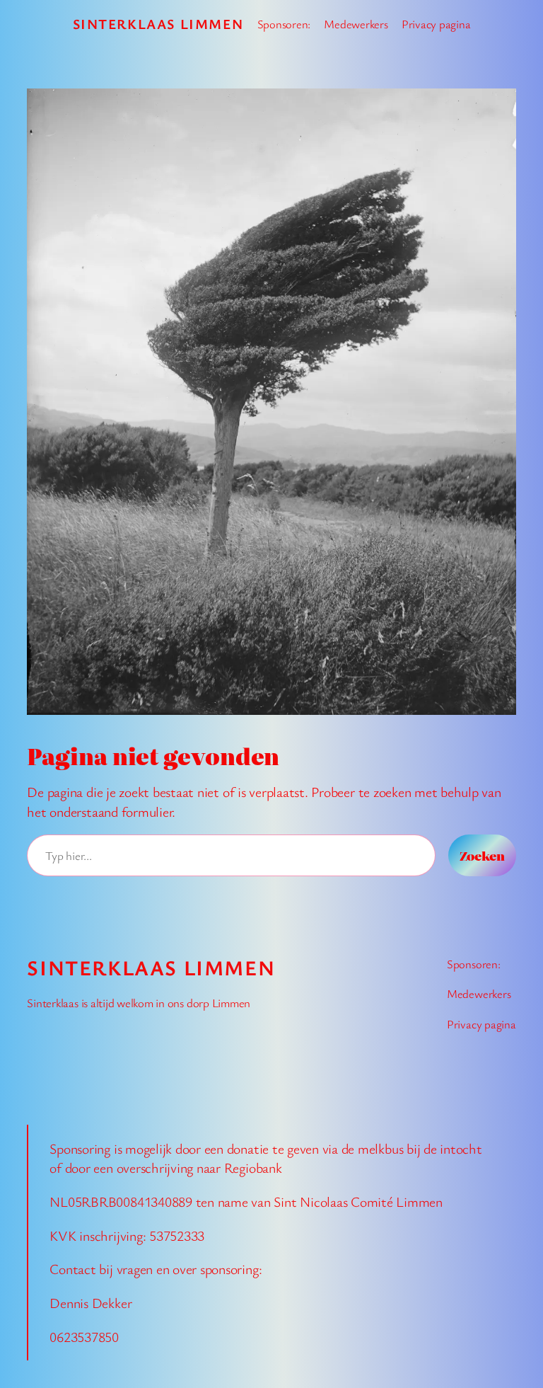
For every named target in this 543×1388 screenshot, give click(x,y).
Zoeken (482, 855)
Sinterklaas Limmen (158, 23)
